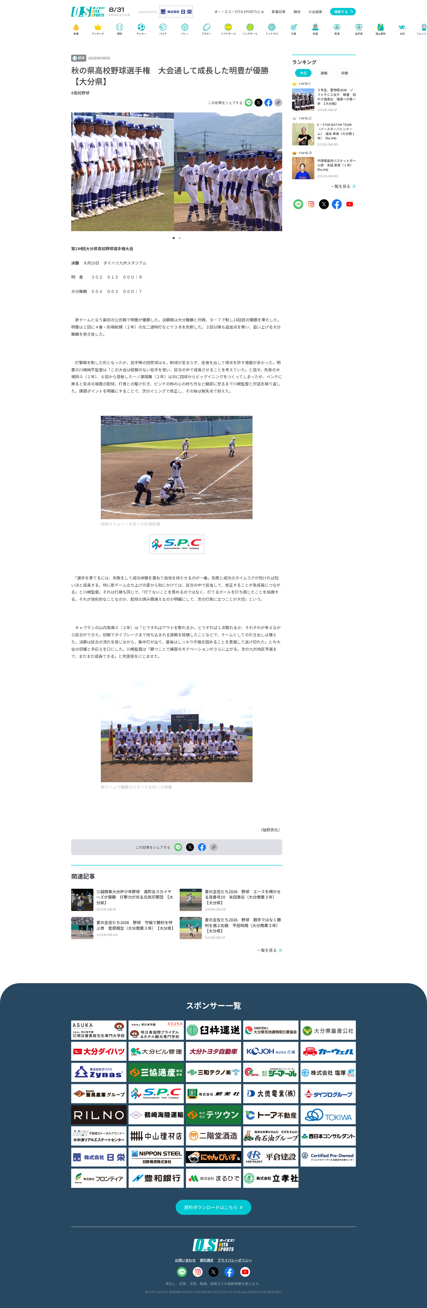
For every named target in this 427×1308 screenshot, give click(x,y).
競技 (297, 11)
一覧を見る (267, 950)
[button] (174, 238)
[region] (213, 31)
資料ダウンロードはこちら (210, 1207)
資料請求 (207, 1260)
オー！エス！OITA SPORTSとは (239, 11)
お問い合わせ (185, 1260)
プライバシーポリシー (234, 1260)
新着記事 (279, 11)
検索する (341, 11)
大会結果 (315, 11)
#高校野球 (80, 93)
